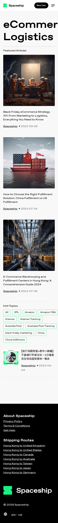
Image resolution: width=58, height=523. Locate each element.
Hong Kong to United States (22, 450)
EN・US (16, 515)
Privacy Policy (12, 421)
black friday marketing (18, 333)
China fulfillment (15, 339)
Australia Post (13, 326)
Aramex (10, 319)
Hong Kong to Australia (19, 459)
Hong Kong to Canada (18, 454)
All (6, 312)
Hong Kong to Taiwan (17, 463)
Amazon (29, 312)
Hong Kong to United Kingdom (24, 445)
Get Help (9, 430)
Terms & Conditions (16, 426)
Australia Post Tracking (40, 326)
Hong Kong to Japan (17, 468)
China (41, 333)
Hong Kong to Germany (19, 472)
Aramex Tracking (30, 319)
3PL (16, 312)
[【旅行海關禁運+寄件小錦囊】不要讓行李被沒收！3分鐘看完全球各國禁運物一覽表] (11, 361)
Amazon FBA (48, 312)
